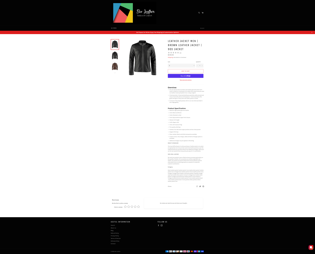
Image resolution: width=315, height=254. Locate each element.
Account (202, 28)
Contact (113, 243)
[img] (173, 53)
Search (113, 225)
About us (113, 228)
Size (169, 61)
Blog (112, 230)
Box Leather (117, 251)
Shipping (170, 57)
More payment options (185, 80)
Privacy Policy (115, 236)
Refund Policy (115, 233)
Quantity (198, 61)
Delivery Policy (115, 241)
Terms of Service (116, 238)
